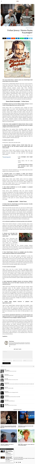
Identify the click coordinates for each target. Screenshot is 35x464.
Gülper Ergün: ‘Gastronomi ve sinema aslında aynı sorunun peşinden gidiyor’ (26, 445)
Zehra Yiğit (6, 378)
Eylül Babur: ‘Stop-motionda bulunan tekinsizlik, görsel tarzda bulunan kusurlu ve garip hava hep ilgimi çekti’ (8, 427)
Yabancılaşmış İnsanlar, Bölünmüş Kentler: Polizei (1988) (12, 396)
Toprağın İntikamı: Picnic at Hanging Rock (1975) (11, 392)
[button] (33, 366)
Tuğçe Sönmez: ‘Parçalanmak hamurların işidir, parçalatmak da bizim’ (25, 426)
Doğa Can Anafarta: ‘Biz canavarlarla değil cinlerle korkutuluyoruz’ (9, 451)
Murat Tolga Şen (7, 370)
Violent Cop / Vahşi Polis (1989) (9, 388)
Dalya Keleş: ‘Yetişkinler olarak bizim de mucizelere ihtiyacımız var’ (7, 445)
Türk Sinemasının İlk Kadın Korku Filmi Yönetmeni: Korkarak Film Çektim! (9, 458)
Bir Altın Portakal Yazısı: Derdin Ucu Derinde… (11, 405)
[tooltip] (4, 38)
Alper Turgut (6, 404)
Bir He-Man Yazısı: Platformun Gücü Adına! (10, 371)
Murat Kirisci (6, 391)
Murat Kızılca (7, 374)
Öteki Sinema (31, 35)
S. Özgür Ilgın (7, 395)
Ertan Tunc (6, 387)
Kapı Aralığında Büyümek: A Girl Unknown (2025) (11, 379)
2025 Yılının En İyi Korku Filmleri (9, 375)
